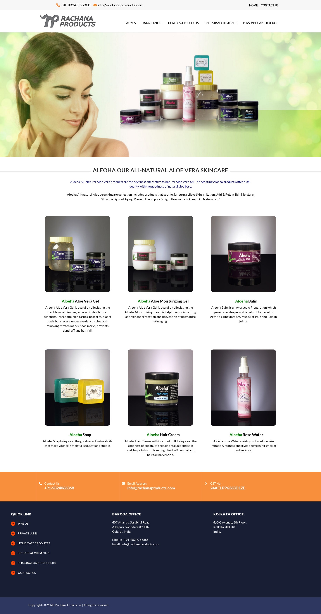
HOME (254, 5)
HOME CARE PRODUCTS (183, 23)
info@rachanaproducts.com (120, 5)
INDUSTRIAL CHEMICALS (221, 23)
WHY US (131, 23)
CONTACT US (269, 5)
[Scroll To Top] (313, 609)
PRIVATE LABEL (152, 23)
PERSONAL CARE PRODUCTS (261, 23)
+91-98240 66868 (75, 5)
